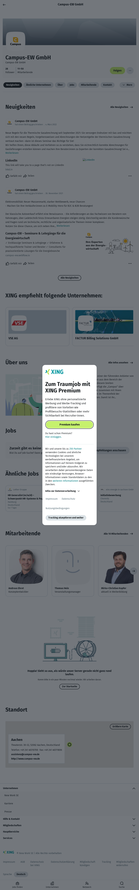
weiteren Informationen (65, 480)
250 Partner (75, 448)
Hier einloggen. (53, 436)
